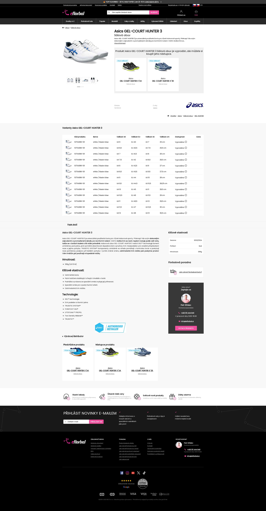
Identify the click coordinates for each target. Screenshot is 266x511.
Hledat (154, 12)
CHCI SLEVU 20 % (152, 2)
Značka (173, 116)
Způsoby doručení (97, 443)
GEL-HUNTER (199, 116)
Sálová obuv (75, 28)
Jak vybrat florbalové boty (128, 457)
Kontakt (112, 5)
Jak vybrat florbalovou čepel (128, 449)
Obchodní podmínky (154, 449)
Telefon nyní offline (145, 5)
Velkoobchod (95, 454)
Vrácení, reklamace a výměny (101, 449)
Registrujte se (172, 5)
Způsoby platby (96, 446)
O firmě (149, 443)
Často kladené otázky (126, 443)
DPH (92, 451)
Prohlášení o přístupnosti (155, 454)
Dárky (120, 5)
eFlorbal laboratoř (86, 5)
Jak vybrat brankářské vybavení (130, 454)
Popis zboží (72, 224)
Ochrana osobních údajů (155, 451)
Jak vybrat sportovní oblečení (129, 451)
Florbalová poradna (70, 5)
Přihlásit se (96, 422)
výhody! (187, 5)
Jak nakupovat (124, 459)
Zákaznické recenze (126, 484)
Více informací (120, 43)
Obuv (67, 28)
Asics (155, 108)
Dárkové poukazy (97, 457)
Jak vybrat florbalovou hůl (127, 446)
